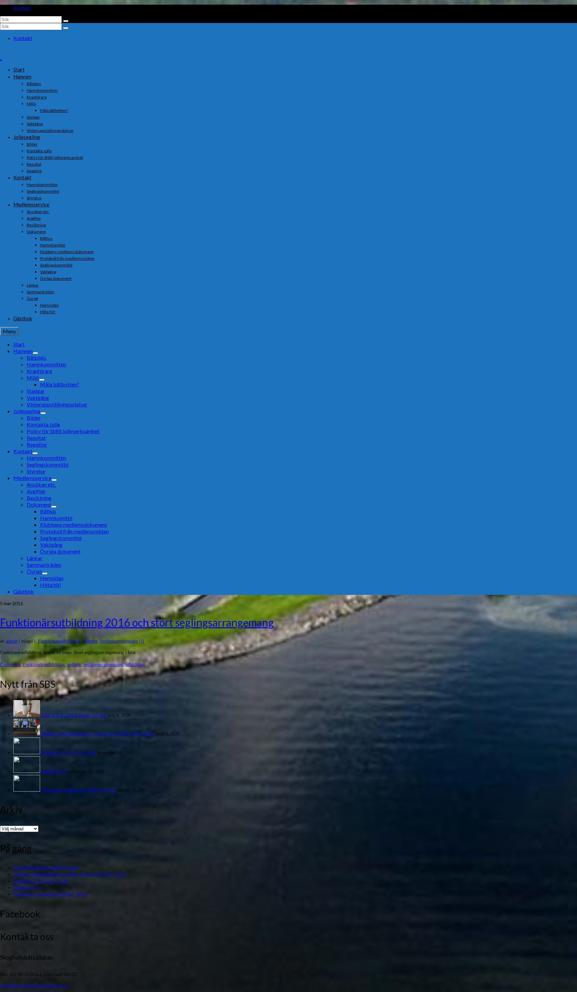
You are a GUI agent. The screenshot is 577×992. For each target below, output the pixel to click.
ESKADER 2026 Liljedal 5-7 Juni (74, 715)
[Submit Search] (65, 21)
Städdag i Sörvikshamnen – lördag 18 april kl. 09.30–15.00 (98, 733)
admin (11, 641)
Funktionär (10, 664)
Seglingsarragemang (119, 641)
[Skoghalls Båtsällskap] (288, 55)
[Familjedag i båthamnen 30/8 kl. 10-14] (27, 790)
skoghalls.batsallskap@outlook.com (33, 985)
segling (74, 664)
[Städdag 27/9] (27, 771)
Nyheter (89, 641)
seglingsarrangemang (103, 664)
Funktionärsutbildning (59, 641)
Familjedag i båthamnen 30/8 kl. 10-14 (79, 790)
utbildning (135, 664)
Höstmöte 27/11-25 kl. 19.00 (69, 752)
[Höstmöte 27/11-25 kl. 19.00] (27, 752)
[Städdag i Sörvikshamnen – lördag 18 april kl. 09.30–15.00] (27, 733)
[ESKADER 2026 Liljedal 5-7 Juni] (27, 715)
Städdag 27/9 (54, 771)
